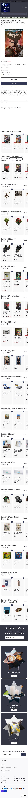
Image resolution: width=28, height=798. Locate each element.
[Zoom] (26, 55)
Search (2, 762)
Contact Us (3, 772)
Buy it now (14, 83)
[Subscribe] (21, 637)
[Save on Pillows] (14, 725)
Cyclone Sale (3, 27)
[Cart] (23, 7)
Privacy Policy (3, 765)
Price (2, 59)
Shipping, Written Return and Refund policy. (8, 767)
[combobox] (14, 14)
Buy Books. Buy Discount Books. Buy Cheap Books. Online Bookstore (12, 158)
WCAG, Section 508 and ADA (6, 770)
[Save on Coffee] (14, 658)
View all (25, 185)
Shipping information (5, 100)
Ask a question (4, 102)
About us (2, 764)
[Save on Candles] (14, 692)
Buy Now (14, 676)
